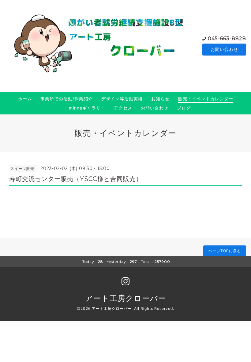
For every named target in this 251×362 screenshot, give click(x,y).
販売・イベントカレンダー (205, 98)
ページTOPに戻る (224, 250)
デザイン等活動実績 (122, 98)
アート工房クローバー (125, 298)
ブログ (184, 107)
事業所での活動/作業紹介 (66, 98)
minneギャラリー (87, 107)
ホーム (25, 98)
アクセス (123, 107)
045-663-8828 (227, 38)
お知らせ (160, 98)
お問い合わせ (224, 49)
